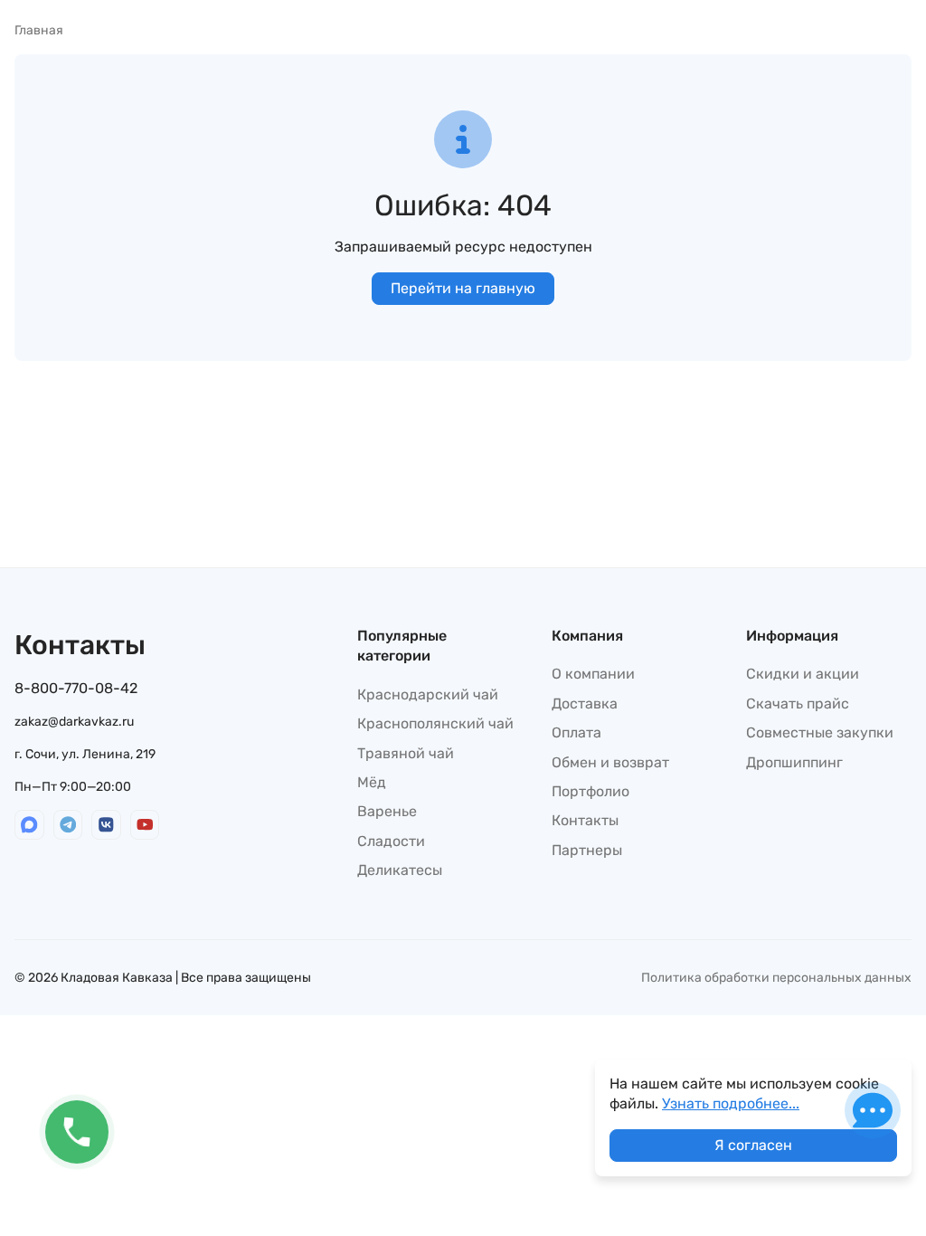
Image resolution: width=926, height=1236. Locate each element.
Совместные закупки (819, 732)
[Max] (29, 825)
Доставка (585, 703)
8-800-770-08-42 (75, 688)
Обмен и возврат (610, 762)
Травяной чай (405, 753)
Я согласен (753, 1145)
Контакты (585, 820)
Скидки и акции (802, 673)
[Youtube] (145, 825)
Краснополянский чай (435, 723)
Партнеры (587, 850)
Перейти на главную (463, 288)
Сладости (391, 841)
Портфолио (590, 791)
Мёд (371, 782)
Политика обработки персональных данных (776, 977)
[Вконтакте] (106, 825)
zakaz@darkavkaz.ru (74, 721)
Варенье (387, 811)
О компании (593, 673)
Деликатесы (399, 870)
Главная (38, 30)
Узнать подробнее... (730, 1103)
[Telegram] (68, 825)
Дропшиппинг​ (794, 762)
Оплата (576, 732)
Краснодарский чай (427, 694)
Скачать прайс (797, 703)
